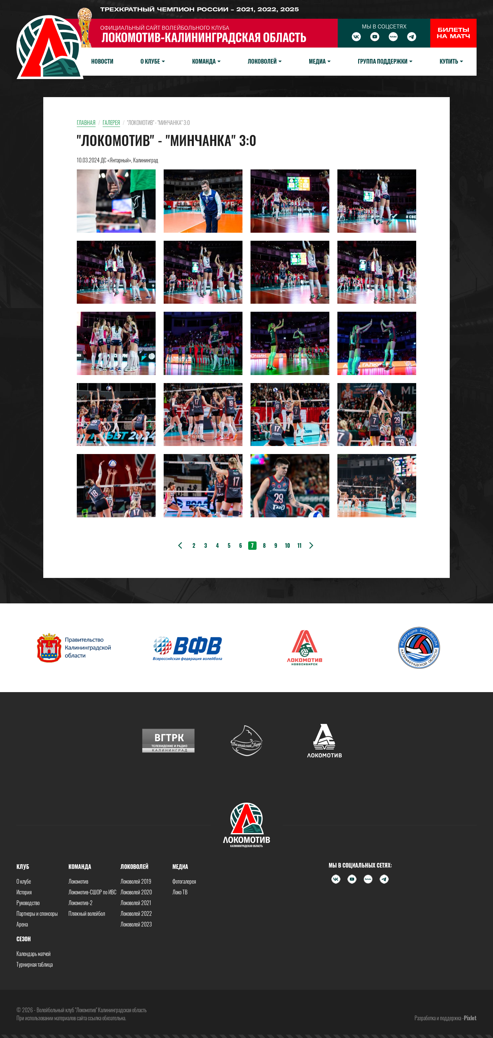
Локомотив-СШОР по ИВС (92, 892)
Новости (102, 61)
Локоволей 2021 (135, 903)
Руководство (28, 903)
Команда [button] (204, 61)
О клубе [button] (150, 61)
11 (299, 545)
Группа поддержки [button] (382, 61)
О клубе (23, 881)
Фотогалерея (184, 881)
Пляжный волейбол (86, 913)
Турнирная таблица (34, 964)
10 (287, 545)
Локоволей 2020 (136, 892)
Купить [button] (449, 61)
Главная (86, 123)
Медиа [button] (317, 61)
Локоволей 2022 (136, 913)
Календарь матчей (33, 954)
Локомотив (78, 881)
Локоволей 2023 (136, 924)
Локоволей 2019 (135, 881)
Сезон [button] (23, 939)
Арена (22, 924)
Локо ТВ (179, 892)
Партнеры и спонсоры (37, 913)
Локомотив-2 (80, 903)
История (24, 892)
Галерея (111, 123)
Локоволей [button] (262, 61)
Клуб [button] (22, 867)
